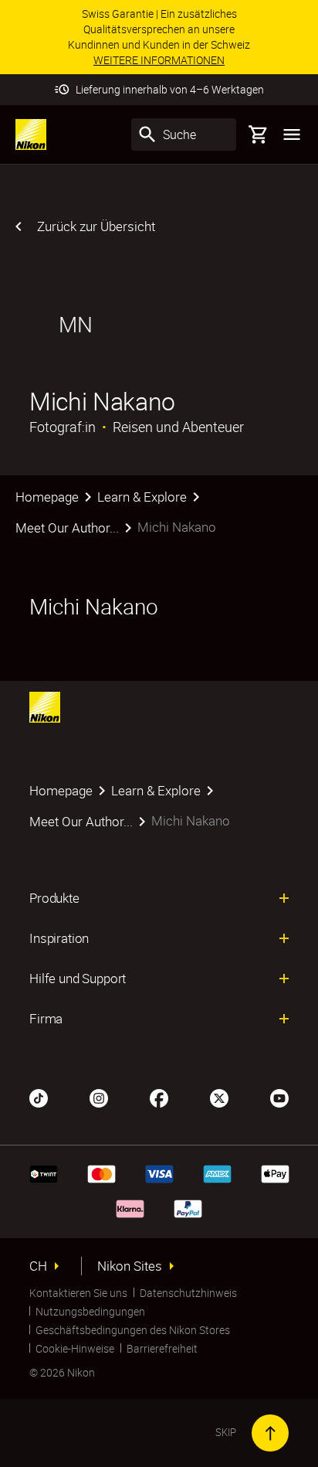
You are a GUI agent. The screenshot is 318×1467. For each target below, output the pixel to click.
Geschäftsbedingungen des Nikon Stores (133, 1329)
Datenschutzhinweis (188, 1292)
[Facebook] (159, 1096)
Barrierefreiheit (162, 1348)
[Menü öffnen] (292, 134)
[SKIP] (270, 1433)
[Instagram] (99, 1096)
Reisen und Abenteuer (178, 426)
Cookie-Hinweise (75, 1348)
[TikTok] (38, 1096)
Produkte (54, 898)
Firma (46, 1018)
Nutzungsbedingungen (90, 1311)
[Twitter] (219, 1096)
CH (38, 1266)
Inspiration (59, 938)
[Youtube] (279, 1096)
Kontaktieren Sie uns (78, 1292)
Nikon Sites (129, 1266)
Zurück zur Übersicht (96, 226)
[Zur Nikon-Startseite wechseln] (30, 134)
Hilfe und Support (77, 978)
